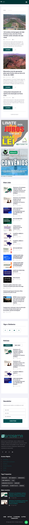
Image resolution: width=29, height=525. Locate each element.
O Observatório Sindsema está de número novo (17, 227)
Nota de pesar (16, 277)
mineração (4, 477)
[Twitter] (10, 330)
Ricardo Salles (14, 485)
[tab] (8, 345)
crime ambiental (6, 480)
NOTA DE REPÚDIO (17, 218)
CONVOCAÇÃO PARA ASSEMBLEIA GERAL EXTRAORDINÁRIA (18, 257)
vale (13, 480)
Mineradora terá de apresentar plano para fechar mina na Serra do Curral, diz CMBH (14, 73)
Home (4, 10)
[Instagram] (19, 330)
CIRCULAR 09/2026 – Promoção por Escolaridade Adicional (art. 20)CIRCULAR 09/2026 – (19, 211)
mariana (22, 485)
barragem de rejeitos (7, 483)
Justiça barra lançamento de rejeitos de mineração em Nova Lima (13, 93)
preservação (5, 485)
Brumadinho (21, 477)
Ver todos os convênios (6, 176)
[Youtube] (14, 330)
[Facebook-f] (5, 330)
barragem (17, 483)
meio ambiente (12, 477)
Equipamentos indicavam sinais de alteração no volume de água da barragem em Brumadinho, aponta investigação (14, 309)
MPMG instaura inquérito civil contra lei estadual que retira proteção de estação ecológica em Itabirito (19, 299)
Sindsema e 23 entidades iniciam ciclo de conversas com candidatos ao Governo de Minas (19, 200)
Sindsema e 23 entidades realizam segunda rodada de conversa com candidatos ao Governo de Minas (19, 190)
